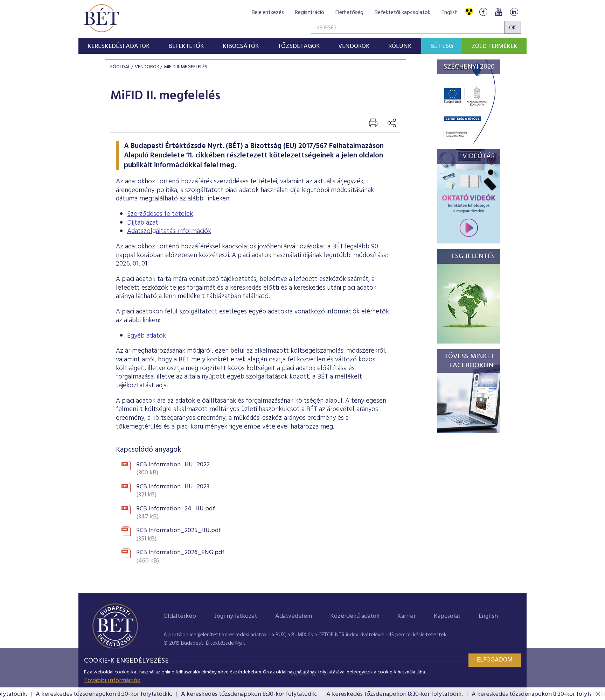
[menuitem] (118, 46)
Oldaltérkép (180, 616)
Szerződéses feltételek (160, 214)
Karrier (406, 616)
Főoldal (120, 67)
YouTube (499, 11)
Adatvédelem (293, 616)
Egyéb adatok (146, 336)
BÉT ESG (441, 46)
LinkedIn (514, 11)
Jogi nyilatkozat (235, 616)
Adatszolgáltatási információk (169, 231)
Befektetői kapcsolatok (402, 12)
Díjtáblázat (142, 223)
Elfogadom (495, 660)
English (449, 12)
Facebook (483, 11)
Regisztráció (309, 12)
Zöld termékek (494, 46)
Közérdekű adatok (355, 616)
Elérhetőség (349, 12)
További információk (112, 681)
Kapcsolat (447, 616)
